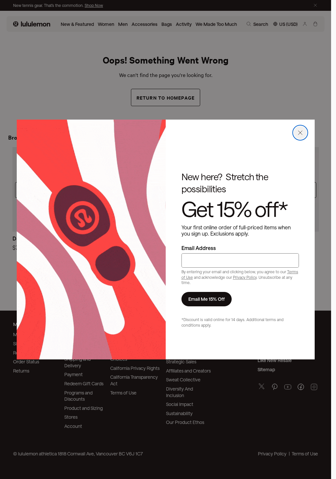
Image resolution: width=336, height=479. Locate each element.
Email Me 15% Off (206, 299)
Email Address (198, 248)
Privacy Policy (245, 277)
